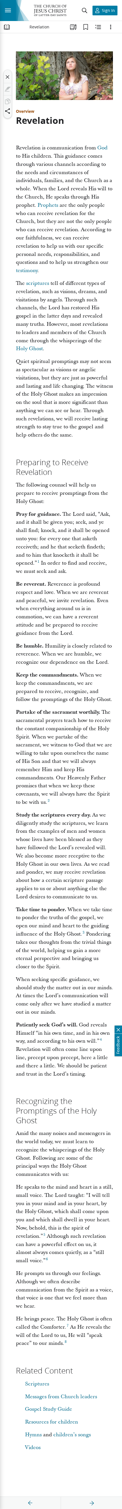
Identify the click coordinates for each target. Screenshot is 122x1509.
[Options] (110, 27)
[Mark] (7, 89)
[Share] (7, 111)
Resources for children (51, 1421)
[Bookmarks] (85, 27)
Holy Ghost (29, 348)
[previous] (30, 1503)
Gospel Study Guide (48, 1409)
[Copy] (7, 101)
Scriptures (37, 1383)
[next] (91, 1503)
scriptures (37, 283)
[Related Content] (98, 27)
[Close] (7, 77)
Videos (33, 1447)
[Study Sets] (73, 27)
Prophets (47, 205)
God (102, 147)
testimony (26, 270)
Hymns (33, 1434)
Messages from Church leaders (61, 1396)
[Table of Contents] (6, 27)
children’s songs (72, 1434)
